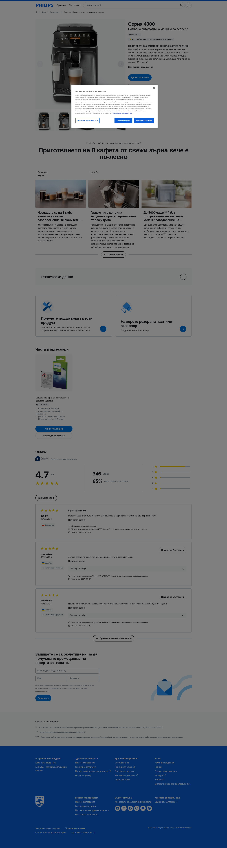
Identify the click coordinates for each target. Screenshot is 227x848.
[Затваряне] (154, 88)
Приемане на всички (144, 120)
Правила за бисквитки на (122, 113)
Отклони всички (123, 120)
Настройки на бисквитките (87, 120)
